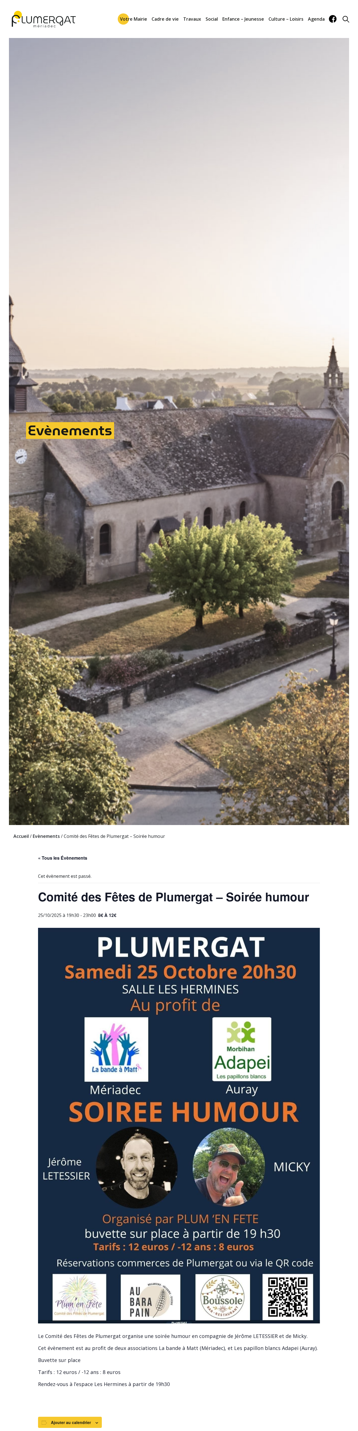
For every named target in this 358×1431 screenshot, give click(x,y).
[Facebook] (332, 19)
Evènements (70, 430)
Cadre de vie (165, 19)
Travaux (192, 19)
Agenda (316, 19)
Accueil (21, 836)
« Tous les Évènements (62, 858)
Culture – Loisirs (285, 19)
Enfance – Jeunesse (243, 19)
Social (212, 19)
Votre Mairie (133, 19)
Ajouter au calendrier (71, 1422)
